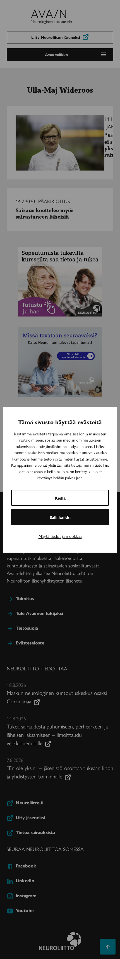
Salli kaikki (60, 517)
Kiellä (60, 498)
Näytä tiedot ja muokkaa (60, 536)
